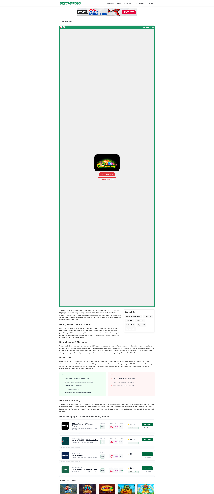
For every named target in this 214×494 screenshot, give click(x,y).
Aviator (119, 3)
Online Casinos (109, 3)
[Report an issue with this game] (61, 27)
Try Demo (68, 486)
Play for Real (108, 174)
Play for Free (108, 179)
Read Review (147, 428)
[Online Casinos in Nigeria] (70, 3)
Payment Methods (140, 3)
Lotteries (150, 3)
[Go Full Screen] (64, 27)
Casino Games (128, 3)
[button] (107, 162)
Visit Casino (147, 424)
